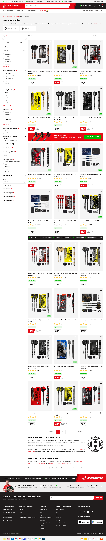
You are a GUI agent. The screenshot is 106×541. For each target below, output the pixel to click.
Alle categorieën (8, 11)
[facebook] (80, 512)
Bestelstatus (43, 520)
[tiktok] (92, 512)
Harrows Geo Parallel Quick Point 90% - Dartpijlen (39, 222)
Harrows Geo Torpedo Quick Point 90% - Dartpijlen (91, 175)
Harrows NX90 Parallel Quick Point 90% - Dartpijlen (65, 414)
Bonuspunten (22, 515)
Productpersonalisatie (61, 523)
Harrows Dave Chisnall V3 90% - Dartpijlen (65, 71)
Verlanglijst (43, 525)
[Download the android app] (97, 522)
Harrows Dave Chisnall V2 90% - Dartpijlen (40, 118)
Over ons (21, 509)
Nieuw (57, 515)
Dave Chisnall (79, 449)
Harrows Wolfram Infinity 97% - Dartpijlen (65, 320)
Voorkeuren (43, 528)
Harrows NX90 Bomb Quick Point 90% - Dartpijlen (39, 321)
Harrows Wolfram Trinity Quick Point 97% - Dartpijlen (40, 72)
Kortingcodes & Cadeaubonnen (27, 517)
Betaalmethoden (7, 517)
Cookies (101, 533)
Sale (57, 512)
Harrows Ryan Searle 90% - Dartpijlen (38, 413)
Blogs (20, 512)
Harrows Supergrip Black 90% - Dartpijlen (91, 118)
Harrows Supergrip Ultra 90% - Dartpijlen (39, 174)
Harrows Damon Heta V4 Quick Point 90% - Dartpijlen (40, 274)
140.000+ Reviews (98, 1)
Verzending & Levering (9, 512)
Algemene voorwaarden (83, 533)
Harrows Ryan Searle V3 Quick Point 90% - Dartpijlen (91, 72)
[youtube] (88, 512)
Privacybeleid (94, 533)
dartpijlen (16, 16)
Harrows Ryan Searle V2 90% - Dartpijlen (91, 413)
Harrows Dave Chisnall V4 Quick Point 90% (60, 463)
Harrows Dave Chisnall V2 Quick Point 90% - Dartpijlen (65, 274)
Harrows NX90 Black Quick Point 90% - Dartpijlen (90, 222)
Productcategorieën (61, 525)
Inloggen (42, 512)
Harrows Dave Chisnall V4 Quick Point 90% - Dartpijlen (91, 274)
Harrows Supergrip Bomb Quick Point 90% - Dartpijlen (91, 367)
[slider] (3, 38)
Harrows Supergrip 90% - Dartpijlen (64, 366)
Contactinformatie (8, 509)
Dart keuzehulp (60, 509)
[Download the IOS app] (84, 522)
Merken (58, 520)
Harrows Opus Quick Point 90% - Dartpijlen (91, 320)
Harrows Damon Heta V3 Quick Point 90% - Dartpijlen (65, 222)
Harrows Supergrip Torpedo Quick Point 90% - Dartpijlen (39, 367)
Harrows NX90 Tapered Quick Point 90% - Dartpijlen (65, 175)
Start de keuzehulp (93, 136)
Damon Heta (31, 451)
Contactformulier (7, 520)
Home (10, 16)
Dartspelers (31, 11)
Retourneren (6, 515)
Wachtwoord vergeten (46, 517)
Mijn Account (43, 509)
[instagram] (84, 512)
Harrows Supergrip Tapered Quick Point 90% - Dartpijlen (65, 119)
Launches (20, 11)
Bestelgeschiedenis (45, 523)
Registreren (43, 515)
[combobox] (48, 6)
